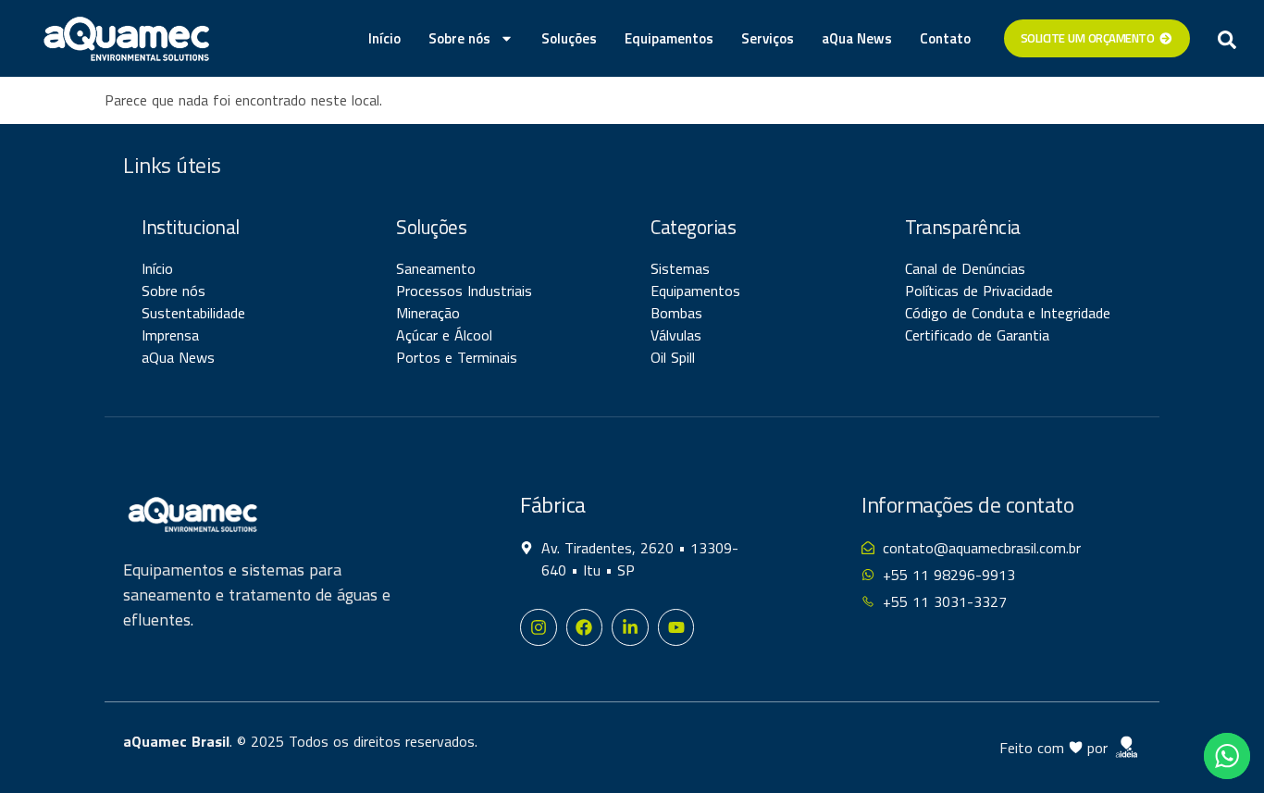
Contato (945, 38)
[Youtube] (676, 627)
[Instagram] (538, 627)
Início (384, 38)
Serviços (767, 38)
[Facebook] (584, 627)
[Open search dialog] (1227, 39)
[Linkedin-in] (630, 627)
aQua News (857, 38)
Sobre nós (459, 38)
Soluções (569, 38)
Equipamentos (669, 38)
